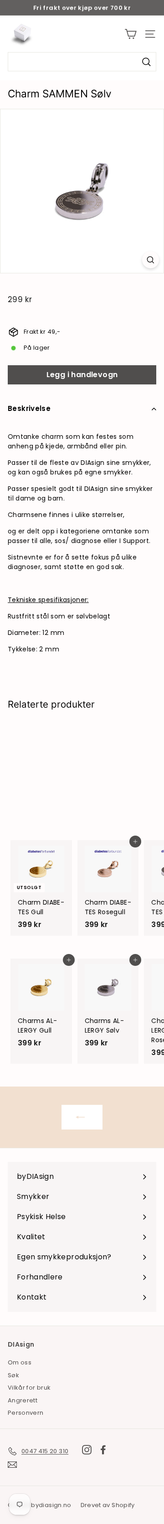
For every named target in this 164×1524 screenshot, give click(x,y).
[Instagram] (87, 1450)
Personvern (26, 1412)
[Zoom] (150, 259)
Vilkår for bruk (29, 1387)
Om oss (19, 1362)
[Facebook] (103, 1450)
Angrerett (22, 1400)
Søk (13, 1375)
